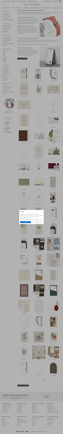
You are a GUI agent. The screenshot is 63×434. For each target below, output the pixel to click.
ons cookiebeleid (40, 219)
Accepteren (25, 222)
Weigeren (37, 222)
